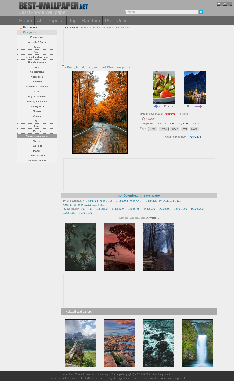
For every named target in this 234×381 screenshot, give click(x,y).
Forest (163, 129)
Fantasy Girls (37, 106)
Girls (36, 121)
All (39, 20)
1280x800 (102, 209)
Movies (37, 131)
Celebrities (37, 76)
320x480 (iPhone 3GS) (99, 201)
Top (73, 20)
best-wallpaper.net (159, 374)
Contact (79, 374)
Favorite (150, 118)
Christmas (37, 81)
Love (37, 126)
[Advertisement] (139, 54)
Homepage (103, 374)
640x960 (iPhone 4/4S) (129, 201)
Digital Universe (37, 96)
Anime (37, 47)
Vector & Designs (37, 160)
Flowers (37, 111)
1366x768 (134, 209)
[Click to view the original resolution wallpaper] (100, 112)
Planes (37, 150)
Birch (153, 129)
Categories (29, 32)
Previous (169, 106)
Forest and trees (121, 27)
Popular (55, 20)
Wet (184, 129)
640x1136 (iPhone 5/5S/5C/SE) (163, 201)
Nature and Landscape (100, 27)
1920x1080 (68, 213)
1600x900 (164, 209)
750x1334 (195, 136)
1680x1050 (180, 209)
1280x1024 (118, 209)
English (224, 3)
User (122, 20)
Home (25, 20)
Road (194, 129)
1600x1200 (197, 209)
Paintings (37, 146)
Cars (37, 67)
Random (91, 20)
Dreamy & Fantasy (37, 101)
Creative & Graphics (37, 86)
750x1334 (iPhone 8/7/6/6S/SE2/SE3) (83, 205)
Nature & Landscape (37, 136)
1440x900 (149, 209)
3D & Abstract (37, 37)
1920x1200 (85, 213)
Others (37, 141)
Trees (175, 129)
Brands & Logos (37, 62)
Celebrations (37, 72)
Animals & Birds (37, 42)
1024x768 (86, 209)
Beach (37, 52)
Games (37, 116)
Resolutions (30, 27)
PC (108, 20)
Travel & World (37, 155)
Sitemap (116, 374)
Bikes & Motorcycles (37, 57)
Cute (36, 91)
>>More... (152, 217)
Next (189, 106)
